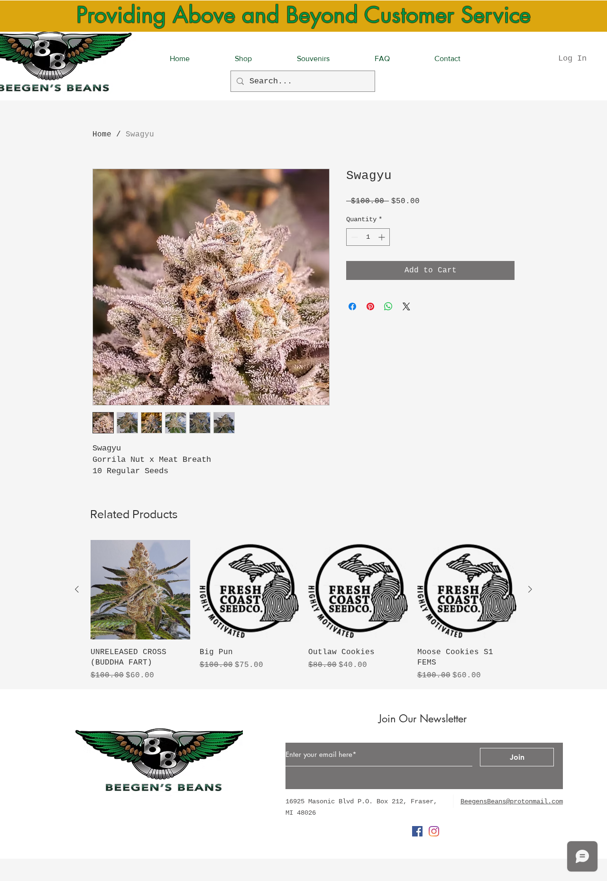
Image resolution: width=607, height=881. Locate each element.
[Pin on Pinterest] (370, 306)
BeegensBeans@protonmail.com (511, 801)
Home (101, 134)
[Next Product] (530, 589)
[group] (303, 610)
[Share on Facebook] (352, 306)
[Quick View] (140, 589)
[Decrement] (353, 237)
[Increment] (382, 237)
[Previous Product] (77, 589)
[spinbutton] (368, 237)
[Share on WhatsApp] (388, 306)
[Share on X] (406, 306)
